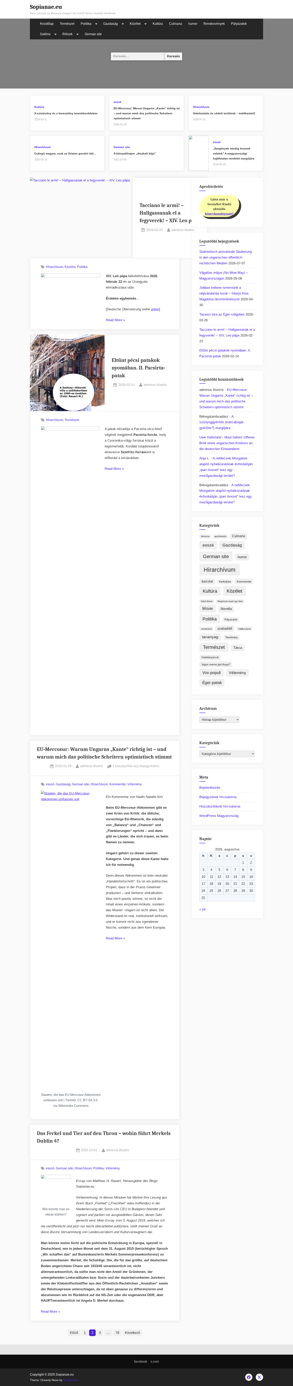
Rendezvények (214, 23)
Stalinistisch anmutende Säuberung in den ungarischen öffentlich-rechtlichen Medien (225, 257)
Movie (207, 608)
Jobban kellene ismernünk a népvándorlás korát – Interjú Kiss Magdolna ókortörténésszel (224, 293)
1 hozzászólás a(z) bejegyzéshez (135, 766)
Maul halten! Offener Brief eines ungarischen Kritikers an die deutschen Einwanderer (227, 443)
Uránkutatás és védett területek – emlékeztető (224, 113)
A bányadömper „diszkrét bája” (135, 153)
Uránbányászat (210, 657)
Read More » (115, 320)
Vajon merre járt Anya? (216, 664)
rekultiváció (206, 629)
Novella (226, 609)
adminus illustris (182, 230)
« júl (202, 909)
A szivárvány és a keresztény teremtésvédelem (65, 113)
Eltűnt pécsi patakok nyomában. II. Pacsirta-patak (138, 367)
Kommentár (117, 784)
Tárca (237, 648)
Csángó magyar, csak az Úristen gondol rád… (65, 153)
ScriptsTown (70, 1380)
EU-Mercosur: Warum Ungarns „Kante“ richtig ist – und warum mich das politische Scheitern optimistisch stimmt (147, 113)
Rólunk (67, 34)
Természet (67, 23)
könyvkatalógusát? (219, 214)
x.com (154, 1361)
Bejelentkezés (209, 788)
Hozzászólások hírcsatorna (219, 806)
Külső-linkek (207, 601)
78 (117, 1332)
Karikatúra (225, 581)
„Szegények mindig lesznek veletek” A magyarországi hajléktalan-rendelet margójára (233, 153)
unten (155, 309)
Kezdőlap (47, 23)
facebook (140, 1361)
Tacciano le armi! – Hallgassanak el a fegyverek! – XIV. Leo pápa (170, 213)
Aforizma (205, 536)
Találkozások (244, 629)
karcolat (207, 581)
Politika (86, 23)
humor (192, 23)
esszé (117, 102)
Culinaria (175, 23)
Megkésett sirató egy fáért (230, 601)
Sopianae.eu (46, 6)
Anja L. (204, 458)
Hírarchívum (201, 107)
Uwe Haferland (210, 437)
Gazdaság (110, 23)
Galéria (45, 34)
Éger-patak (212, 682)
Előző (74, 1332)
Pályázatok (239, 23)
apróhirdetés (220, 536)
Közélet (135, 23)
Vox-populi (211, 672)
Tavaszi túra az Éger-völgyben (222, 314)
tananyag (210, 637)
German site (93, 34)
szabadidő (224, 628)
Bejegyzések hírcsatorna (217, 797)
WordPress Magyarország (218, 816)
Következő (132, 1332)
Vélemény (134, 784)
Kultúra (158, 23)
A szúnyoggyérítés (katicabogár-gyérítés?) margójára (222, 422)
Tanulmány (231, 637)
